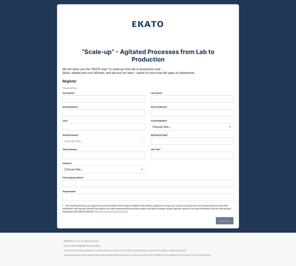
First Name (68, 93)
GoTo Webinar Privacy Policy (86, 245)
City (65, 120)
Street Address (158, 107)
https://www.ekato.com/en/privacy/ (111, 211)
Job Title (155, 149)
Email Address (70, 107)
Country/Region (158, 120)
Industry (67, 163)
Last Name (156, 93)
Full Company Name (73, 177)
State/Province (70, 135)
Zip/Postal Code (159, 135)
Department (69, 191)
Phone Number (70, 149)
